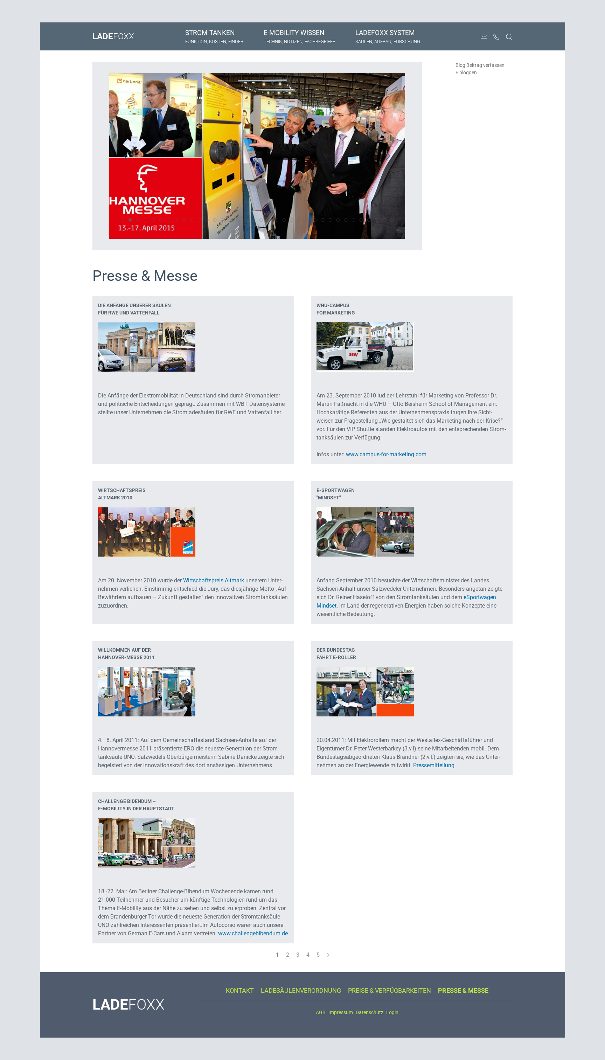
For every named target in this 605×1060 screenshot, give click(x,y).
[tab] (122, 220)
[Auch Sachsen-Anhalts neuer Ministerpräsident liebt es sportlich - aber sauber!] (365, 531)
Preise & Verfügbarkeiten (389, 990)
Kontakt (240, 990)
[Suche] (509, 36)
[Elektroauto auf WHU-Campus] (365, 346)
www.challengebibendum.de (253, 933)
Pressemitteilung (433, 765)
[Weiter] (328, 955)
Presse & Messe (463, 990)
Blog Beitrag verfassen (480, 65)
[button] (126, 156)
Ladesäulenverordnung (301, 990)
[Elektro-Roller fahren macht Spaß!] (365, 691)
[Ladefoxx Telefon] (496, 36)
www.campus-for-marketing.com (386, 454)
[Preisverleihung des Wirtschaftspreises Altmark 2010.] (146, 531)
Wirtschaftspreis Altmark (213, 580)
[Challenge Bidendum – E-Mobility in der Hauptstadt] (146, 842)
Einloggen (466, 72)
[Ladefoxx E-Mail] (483, 36)
